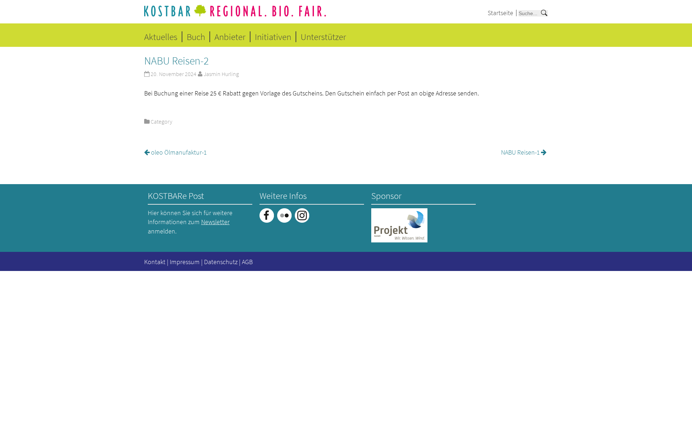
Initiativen (273, 36)
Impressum (185, 262)
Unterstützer (323, 36)
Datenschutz (221, 262)
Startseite (500, 13)
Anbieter (229, 36)
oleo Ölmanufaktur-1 (179, 152)
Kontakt (154, 262)
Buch (196, 36)
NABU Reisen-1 (520, 152)
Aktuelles (160, 36)
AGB (247, 262)
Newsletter (215, 222)
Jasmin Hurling (221, 73)
